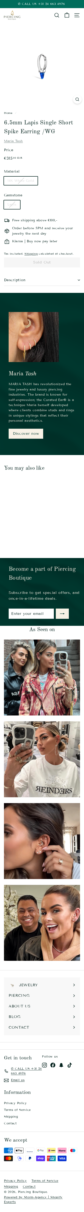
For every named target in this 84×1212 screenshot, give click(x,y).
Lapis (12, 204)
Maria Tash (13, 141)
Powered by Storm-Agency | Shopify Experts (33, 1199)
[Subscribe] (62, 614)
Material (12, 171)
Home (8, 113)
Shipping (31, 253)
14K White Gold (20, 181)
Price (9, 150)
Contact (10, 1123)
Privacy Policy (15, 1103)
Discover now (26, 433)
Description (14, 280)
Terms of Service (17, 1110)
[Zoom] (77, 99)
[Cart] (66, 15)
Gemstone (13, 195)
